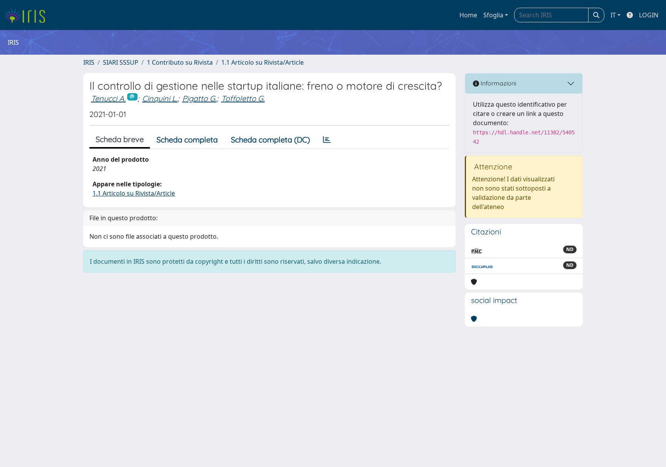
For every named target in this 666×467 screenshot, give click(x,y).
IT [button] (613, 15)
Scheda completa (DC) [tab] (270, 139)
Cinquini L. (160, 98)
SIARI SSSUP (120, 62)
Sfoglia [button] (493, 15)
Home (468, 15)
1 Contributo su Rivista (180, 62)
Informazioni (497, 83)
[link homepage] (28, 15)
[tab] (326, 140)
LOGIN (648, 15)
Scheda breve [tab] (120, 139)
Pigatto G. (199, 98)
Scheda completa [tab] (187, 139)
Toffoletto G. (243, 98)
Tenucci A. (108, 98)
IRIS (88, 62)
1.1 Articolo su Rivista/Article (262, 62)
